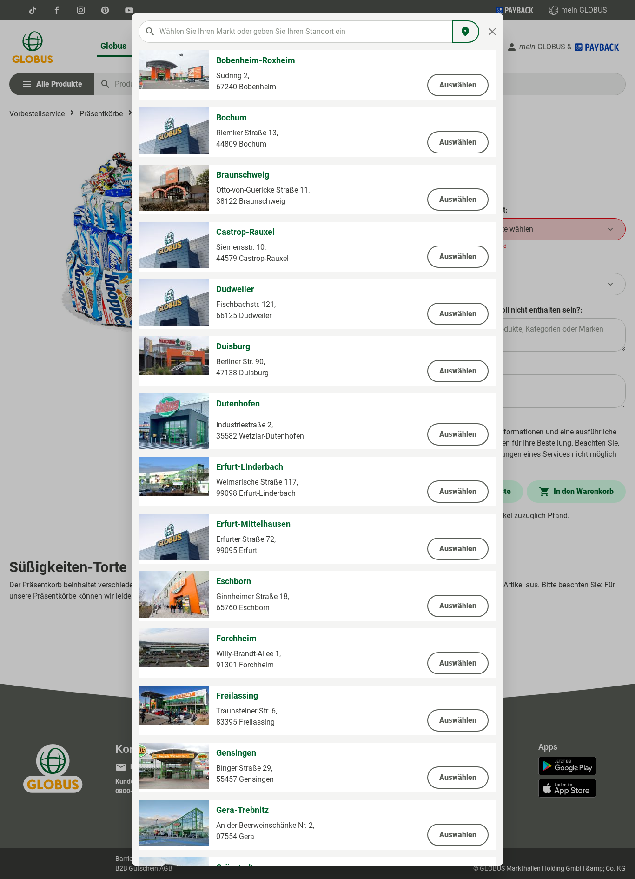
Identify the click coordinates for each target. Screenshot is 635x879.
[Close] (492, 32)
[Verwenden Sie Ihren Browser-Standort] (465, 31)
